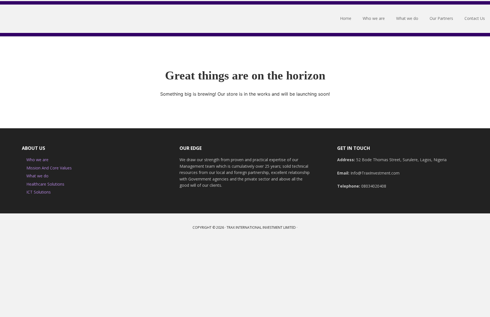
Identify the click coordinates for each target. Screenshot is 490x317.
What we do (37, 176)
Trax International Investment (38, 19)
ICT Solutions (38, 192)
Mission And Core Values (49, 168)
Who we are (37, 159)
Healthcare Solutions (45, 184)
